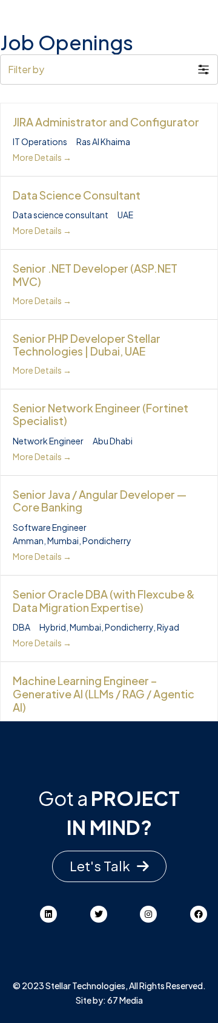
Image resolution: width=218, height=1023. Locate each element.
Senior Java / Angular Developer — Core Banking (100, 501)
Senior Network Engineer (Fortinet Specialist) (100, 414)
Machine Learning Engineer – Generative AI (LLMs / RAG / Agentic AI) (103, 693)
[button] (109, 69)
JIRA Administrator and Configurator (106, 122)
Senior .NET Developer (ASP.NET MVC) (95, 274)
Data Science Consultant (76, 195)
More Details (38, 157)
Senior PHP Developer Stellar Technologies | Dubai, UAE (86, 345)
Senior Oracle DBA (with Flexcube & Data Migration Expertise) (103, 600)
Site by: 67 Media (109, 1000)
